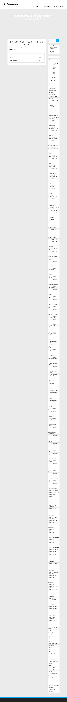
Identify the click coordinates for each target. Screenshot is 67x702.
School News (53, 76)
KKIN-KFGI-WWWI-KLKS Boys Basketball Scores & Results (53, 350)
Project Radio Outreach (52, 96)
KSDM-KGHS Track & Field (53, 566)
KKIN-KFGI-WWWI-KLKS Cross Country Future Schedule (52, 333)
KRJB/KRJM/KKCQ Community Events (55, 63)
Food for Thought (51, 667)
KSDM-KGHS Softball (52, 584)
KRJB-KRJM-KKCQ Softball (53, 210)
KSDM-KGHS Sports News (53, 490)
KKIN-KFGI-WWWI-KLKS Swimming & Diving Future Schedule (53, 321)
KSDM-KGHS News (51, 494)
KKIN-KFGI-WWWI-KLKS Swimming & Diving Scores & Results (53, 325)
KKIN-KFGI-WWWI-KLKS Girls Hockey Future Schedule (52, 397)
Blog (49, 649)
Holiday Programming (52, 673)
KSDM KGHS (50, 598)
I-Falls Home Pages (57, 6)
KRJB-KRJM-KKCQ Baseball (53, 202)
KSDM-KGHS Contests (52, 501)
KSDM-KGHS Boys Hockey (53, 549)
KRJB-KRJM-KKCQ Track (52, 239)
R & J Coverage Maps (52, 679)
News (49, 59)
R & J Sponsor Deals (52, 90)
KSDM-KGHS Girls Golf (52, 615)
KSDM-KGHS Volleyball (52, 511)
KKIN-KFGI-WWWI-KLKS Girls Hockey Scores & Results (52, 402)
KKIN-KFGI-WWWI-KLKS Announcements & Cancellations (52, 269)
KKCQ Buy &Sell (51, 677)
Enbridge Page (51, 645)
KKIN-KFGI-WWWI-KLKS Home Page (40, 6)
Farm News (53, 74)
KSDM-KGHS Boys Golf (52, 606)
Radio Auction (50, 687)
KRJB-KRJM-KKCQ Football (53, 111)
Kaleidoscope (50, 691)
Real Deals (50, 671)
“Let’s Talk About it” (52, 689)
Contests (50, 663)
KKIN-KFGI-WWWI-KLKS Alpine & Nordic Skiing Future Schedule (52, 432)
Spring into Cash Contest (53, 643)
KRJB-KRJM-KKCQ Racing (53, 390)
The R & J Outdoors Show (53, 661)
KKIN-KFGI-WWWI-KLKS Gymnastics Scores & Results (52, 424)
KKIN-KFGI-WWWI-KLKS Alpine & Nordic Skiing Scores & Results (52, 437)
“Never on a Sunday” (52, 88)
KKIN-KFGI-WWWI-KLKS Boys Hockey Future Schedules (52, 371)
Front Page (50, 647)
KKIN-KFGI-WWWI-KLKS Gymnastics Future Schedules (52, 419)
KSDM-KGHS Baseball (52, 575)
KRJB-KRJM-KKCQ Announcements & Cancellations (51, 380)
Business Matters (51, 657)
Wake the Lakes (51, 675)
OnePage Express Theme (45, 699)
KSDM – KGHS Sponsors (52, 86)
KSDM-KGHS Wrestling (52, 520)
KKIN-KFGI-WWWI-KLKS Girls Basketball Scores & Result (53, 363)
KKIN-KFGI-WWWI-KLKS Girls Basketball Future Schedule (52, 358)
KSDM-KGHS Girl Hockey (52, 558)
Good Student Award (52, 659)
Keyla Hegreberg (21, 47)
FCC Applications (51, 94)
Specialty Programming (52, 632)
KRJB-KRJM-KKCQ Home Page (55, 2)
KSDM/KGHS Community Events (55, 72)
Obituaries (50, 665)
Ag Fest (49, 630)
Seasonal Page (51, 634)
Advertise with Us (51, 681)
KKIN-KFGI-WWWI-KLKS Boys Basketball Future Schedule (52, 346)
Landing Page (41, 2)
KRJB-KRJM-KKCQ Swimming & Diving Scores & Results (53, 148)
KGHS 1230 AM (51, 669)
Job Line (50, 651)
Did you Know (50, 84)
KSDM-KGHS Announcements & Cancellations (51, 498)
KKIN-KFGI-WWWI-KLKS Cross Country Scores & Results (52, 338)
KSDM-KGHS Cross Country (53, 593)
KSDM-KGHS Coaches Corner (53, 492)
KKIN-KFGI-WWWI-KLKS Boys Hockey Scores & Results (52, 376)
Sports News (50, 92)
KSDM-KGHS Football (52, 503)
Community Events (54, 60)
